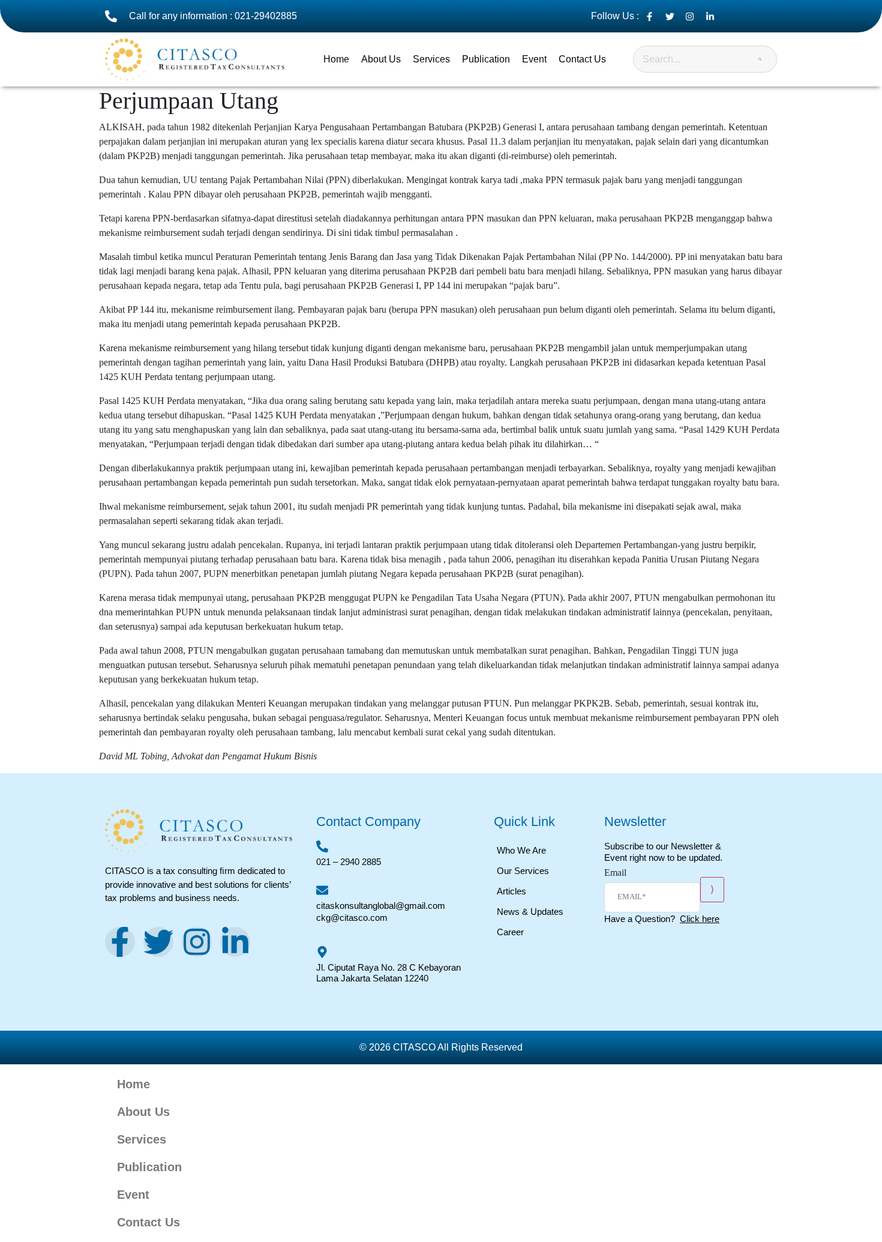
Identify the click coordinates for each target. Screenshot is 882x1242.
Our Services (523, 871)
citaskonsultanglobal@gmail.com (380, 905)
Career (510, 932)
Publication (486, 59)
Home (336, 59)
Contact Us (582, 59)
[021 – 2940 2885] (322, 846)
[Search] (760, 59)
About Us (381, 59)
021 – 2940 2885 (348, 862)
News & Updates (530, 911)
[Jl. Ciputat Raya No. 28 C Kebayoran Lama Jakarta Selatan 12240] (322, 952)
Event (534, 59)
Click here (699, 919)
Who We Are (521, 850)
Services (431, 59)
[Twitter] (158, 942)
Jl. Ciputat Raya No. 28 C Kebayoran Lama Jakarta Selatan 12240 (388, 972)
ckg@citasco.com (352, 917)
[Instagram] (197, 942)
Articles (511, 891)
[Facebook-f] (120, 942)
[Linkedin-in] (235, 942)
